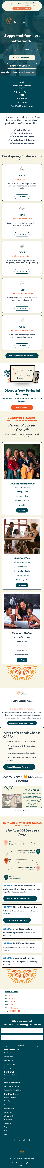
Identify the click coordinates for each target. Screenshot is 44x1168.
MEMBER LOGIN (15, 1011)
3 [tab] (21, 811)
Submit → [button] (22, 1045)
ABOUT (12, 998)
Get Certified (8, 1053)
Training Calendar (9, 1064)
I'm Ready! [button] (22, 510)
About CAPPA (8, 1119)
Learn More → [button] (22, 197)
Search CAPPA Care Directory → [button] (22, 723)
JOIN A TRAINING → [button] (22, 57)
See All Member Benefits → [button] (19, 767)
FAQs (5, 1134)
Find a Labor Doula (9, 1075)
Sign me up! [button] (22, 585)
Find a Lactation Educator (12, 1086)
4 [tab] (23, 811)
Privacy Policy (26, 1163)
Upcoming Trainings (10, 1097)
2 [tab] (18, 811)
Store (5, 1130)
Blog (5, 1127)
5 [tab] (26, 811)
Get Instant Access (21, 8)
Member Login (8, 1112)
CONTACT (12, 1001)
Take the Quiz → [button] (22, 407)
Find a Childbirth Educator (12, 1082)
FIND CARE (13, 1008)
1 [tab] (16, 811)
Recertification (8, 1056)
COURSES (13, 1004)
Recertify (7, 1101)
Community (7, 1105)
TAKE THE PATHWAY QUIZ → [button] (20, 898)
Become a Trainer (9, 1060)
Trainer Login (8, 1068)
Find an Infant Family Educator (13, 1090)
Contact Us (7, 1123)
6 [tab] (28, 811)
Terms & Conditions (13, 1163)
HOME (11, 995)
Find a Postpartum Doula (11, 1079)
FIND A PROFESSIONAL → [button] (22, 66)
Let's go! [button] (22, 660)
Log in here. (30, 72)
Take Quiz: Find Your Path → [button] (22, 356)
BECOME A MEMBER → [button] (17, 920)
